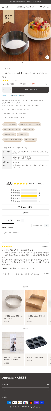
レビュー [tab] (6, 220)
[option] (25, 2)
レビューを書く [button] (26, 207)
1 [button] (22, 63)
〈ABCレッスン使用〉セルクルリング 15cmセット (19, 268)
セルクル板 (16, 95)
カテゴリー (5, 384)
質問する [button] (26, 212)
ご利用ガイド (6, 397)
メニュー (4, 390)
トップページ (6, 69)
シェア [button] (7, 274)
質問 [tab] (18, 220)
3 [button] (26, 63)
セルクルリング (7, 95)
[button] (43, 274)
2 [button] (25, 63)
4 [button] (28, 63)
